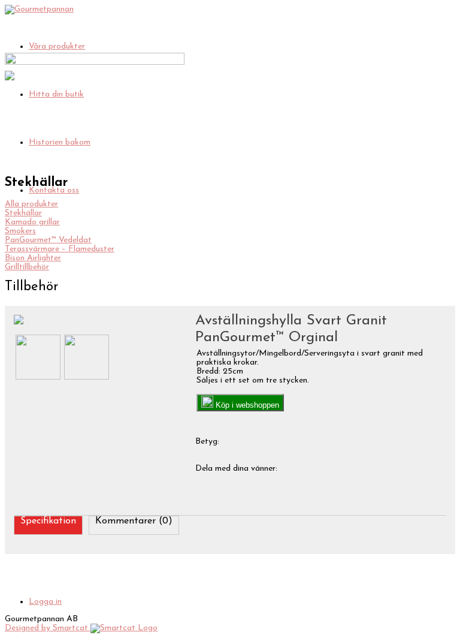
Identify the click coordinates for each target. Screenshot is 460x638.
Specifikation (48, 521)
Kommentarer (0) (133, 521)
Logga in (45, 601)
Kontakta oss (54, 190)
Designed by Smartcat (47, 628)
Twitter (357, 468)
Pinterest (405, 468)
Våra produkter (57, 46)
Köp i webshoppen (246, 405)
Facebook (308, 468)
